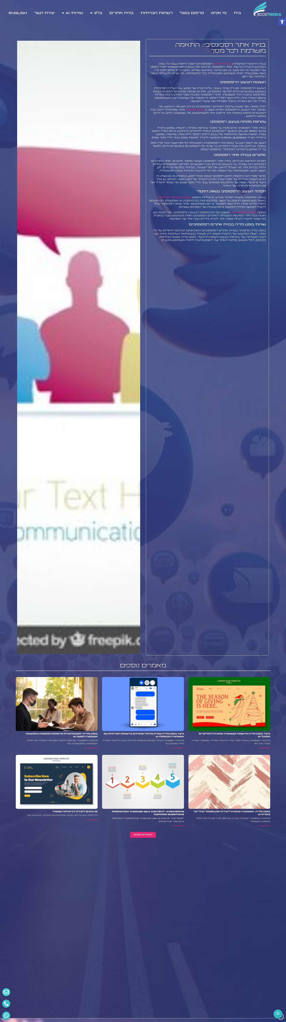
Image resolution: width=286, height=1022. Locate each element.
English (18, 13)
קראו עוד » (263, 748)
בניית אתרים (121, 13)
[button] (282, 22)
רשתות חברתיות (157, 13)
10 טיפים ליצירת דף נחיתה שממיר (75, 811)
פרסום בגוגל (192, 13)
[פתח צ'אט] (277, 1013)
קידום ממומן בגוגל (243, 212)
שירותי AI (74, 13)
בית (237, 13)
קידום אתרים (196, 109)
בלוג (98, 13)
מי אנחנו (219, 13)
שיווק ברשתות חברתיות (174, 197)
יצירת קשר (44, 13)
